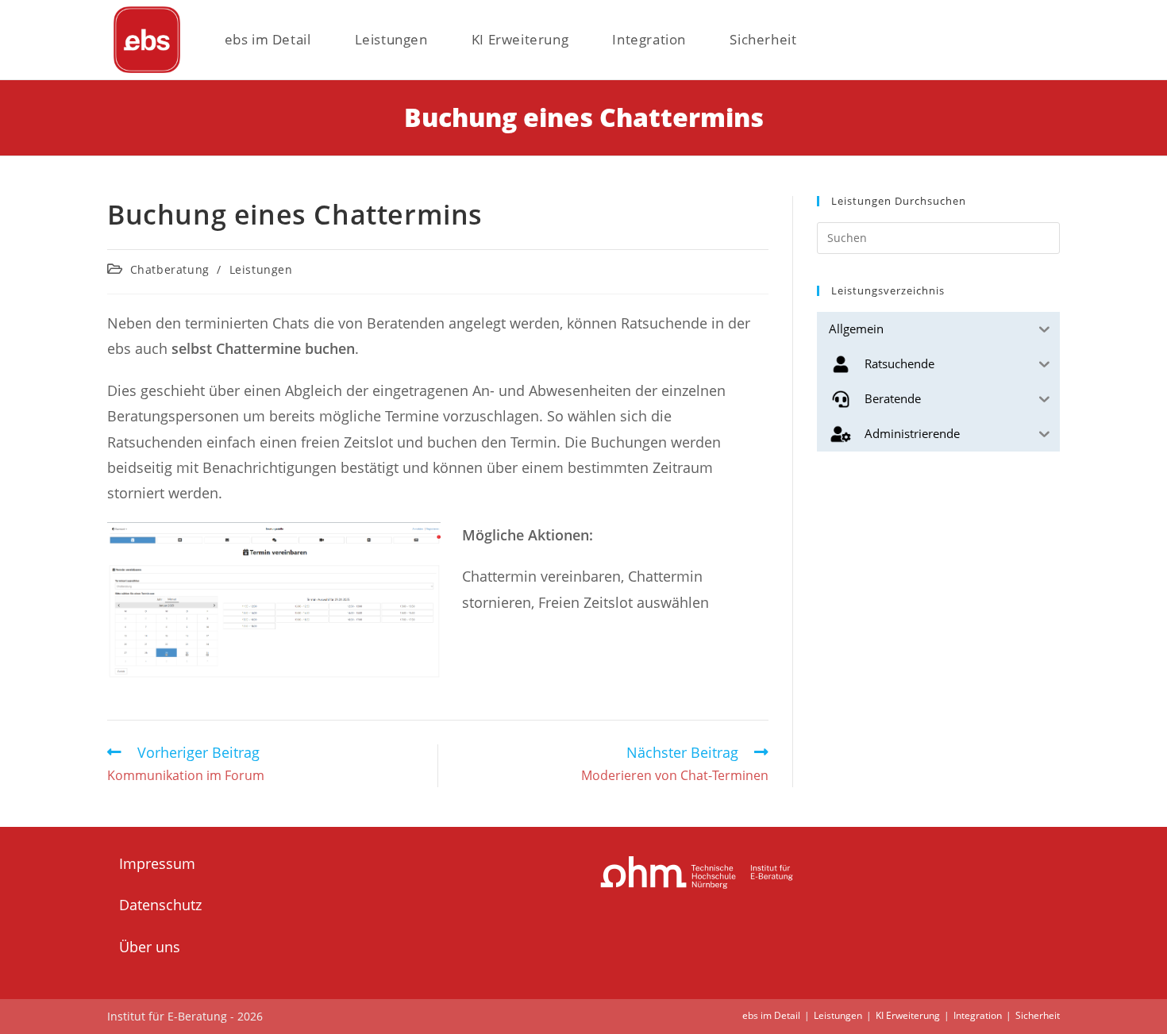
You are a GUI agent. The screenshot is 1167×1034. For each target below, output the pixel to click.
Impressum (157, 863)
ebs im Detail (771, 1015)
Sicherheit (1037, 1015)
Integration (977, 1015)
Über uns (149, 946)
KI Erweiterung (908, 1015)
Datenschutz (160, 904)
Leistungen (261, 269)
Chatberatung (170, 269)
